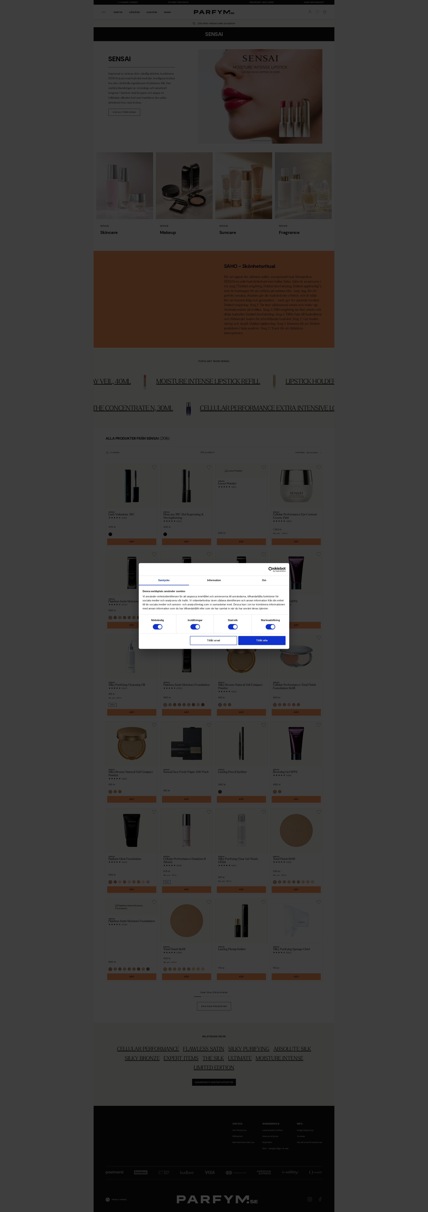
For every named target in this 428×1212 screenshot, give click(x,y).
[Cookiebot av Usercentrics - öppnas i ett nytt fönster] (271, 569)
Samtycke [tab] (164, 580)
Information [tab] (214, 580)
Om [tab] (264, 580)
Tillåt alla (262, 640)
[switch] (195, 627)
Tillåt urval (213, 640)
